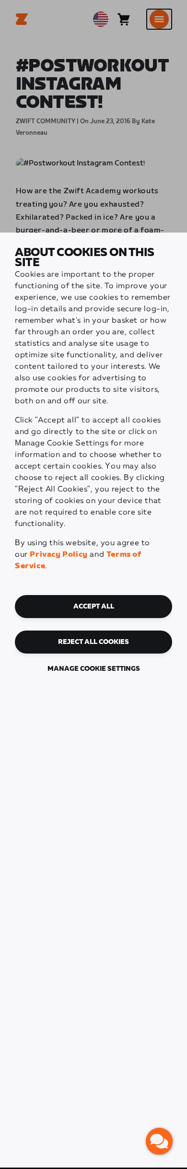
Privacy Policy (58, 554)
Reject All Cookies (93, 642)
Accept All (93, 606)
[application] (159, 1141)
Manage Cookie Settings (93, 669)
